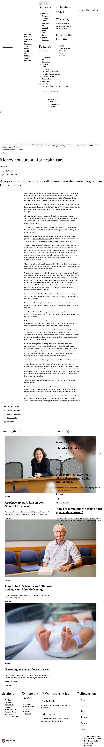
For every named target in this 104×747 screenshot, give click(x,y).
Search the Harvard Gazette (56, 86)
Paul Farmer (33, 280)
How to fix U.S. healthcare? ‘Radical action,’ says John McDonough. (73, 478)
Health (2, 153)
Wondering (62, 19)
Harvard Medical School (47, 280)
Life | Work (48, 714)
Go (95, 91)
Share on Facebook (14, 410)
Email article (12, 418)
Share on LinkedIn (14, 414)
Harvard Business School (42, 239)
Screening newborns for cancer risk (27, 669)
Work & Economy (62, 503)
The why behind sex (69, 448)
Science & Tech (61, 442)
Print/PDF (10, 421)
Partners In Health (37, 282)
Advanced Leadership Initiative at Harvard (55, 241)
